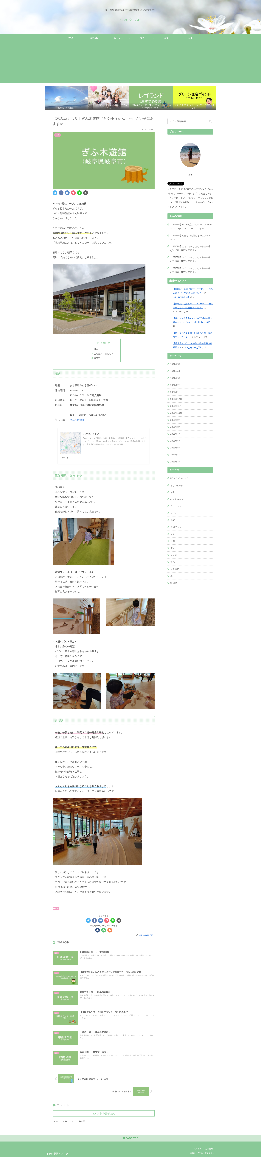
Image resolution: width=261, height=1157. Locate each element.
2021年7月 (175, 434)
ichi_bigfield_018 (181, 297)
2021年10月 (176, 413)
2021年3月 (175, 461)
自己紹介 (174, 568)
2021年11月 (176, 406)
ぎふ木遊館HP (77, 419)
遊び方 (97, 358)
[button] (210, 121)
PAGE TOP (131, 1138)
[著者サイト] (97, 930)
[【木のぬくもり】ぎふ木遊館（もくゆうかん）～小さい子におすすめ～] (67, 192)
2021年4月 (175, 454)
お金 (172, 492)
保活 (172, 534)
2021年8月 (175, 427)
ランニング (175, 506)
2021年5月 (175, 447)
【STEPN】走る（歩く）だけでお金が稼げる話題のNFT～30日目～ (190, 259)
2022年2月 (175, 385)
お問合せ (209, 1148)
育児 (172, 562)
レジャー (174, 513)
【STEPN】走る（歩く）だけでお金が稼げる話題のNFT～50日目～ (190, 248)
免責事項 (197, 1148)
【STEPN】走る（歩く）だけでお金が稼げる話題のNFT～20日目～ (190, 270)
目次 (99, 343)
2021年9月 (175, 420)
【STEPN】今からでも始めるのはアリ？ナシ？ (190, 237)
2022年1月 (175, 392)
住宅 (172, 520)
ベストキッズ (176, 499)
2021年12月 (176, 399)
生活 (172, 548)
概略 (96, 349)
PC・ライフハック (179, 478)
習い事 (173, 555)
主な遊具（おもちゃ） (105, 353)
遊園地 (173, 582)
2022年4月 (175, 371)
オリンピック (176, 485)
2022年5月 (175, 364)
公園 (57, 908)
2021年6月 (175, 440)
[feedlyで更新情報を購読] (103, 930)
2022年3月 (175, 378)
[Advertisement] (130, 64)
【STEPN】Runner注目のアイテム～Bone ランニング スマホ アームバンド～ (191, 226)
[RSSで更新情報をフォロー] (109, 930)
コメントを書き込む (103, 1113)
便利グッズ (175, 527)
